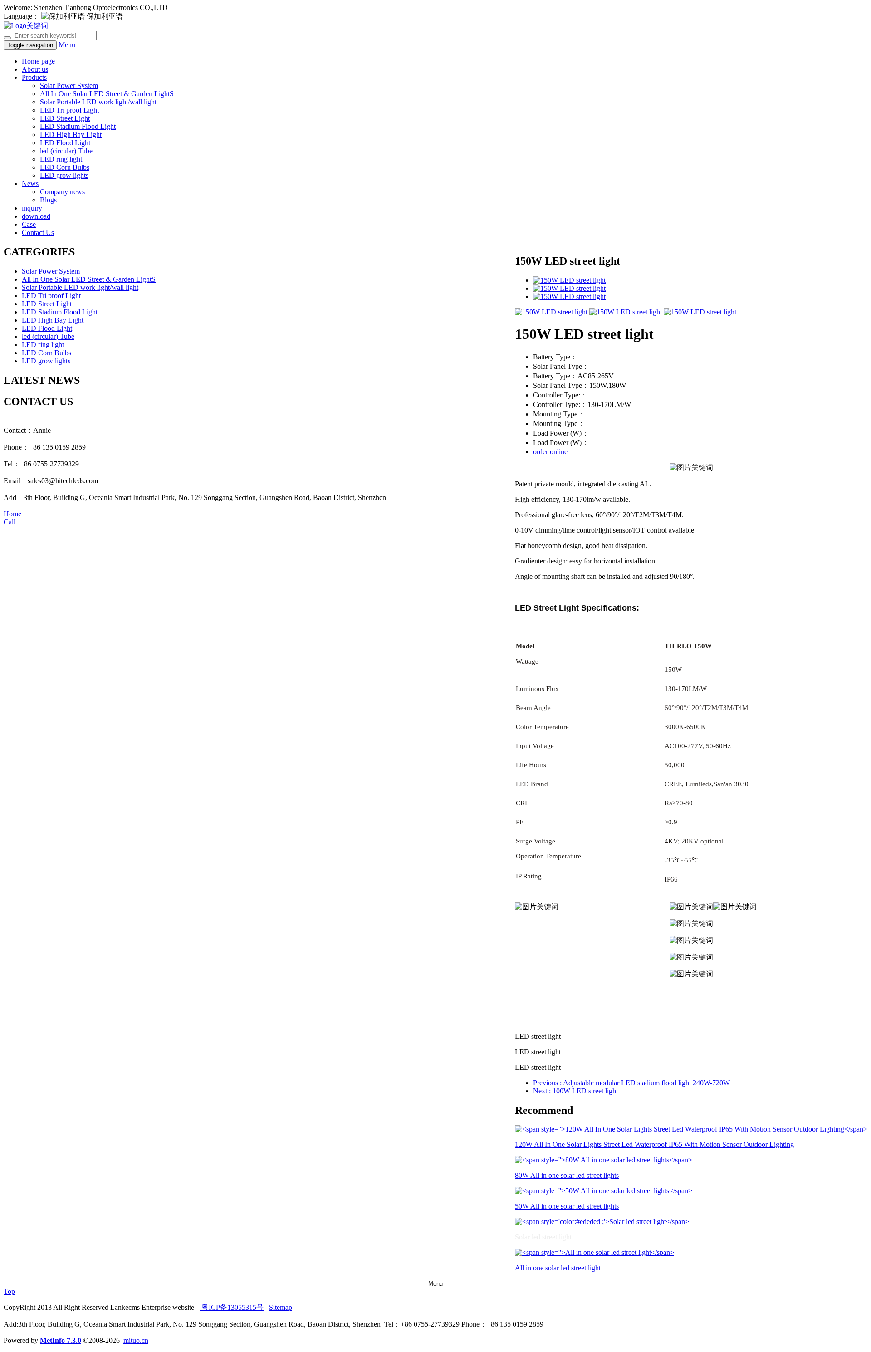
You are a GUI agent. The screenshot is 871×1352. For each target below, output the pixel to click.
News (30, 183)
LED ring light (61, 159)
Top (9, 1291)
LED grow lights (64, 175)
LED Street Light (65, 118)
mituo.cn (135, 1340)
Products (34, 77)
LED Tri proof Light (69, 110)
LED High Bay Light (71, 134)
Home (12, 514)
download (36, 216)
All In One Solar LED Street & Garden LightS (107, 94)
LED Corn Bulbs (64, 167)
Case (29, 224)
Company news (62, 192)
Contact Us (38, 232)
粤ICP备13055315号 (232, 1307)
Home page (38, 61)
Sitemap (280, 1307)
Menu (67, 45)
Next (575, 1091)
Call (9, 522)
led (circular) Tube (66, 151)
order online (550, 452)
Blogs (48, 200)
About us (35, 69)
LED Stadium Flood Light (78, 126)
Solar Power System (69, 85)
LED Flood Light (65, 143)
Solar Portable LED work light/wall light (98, 102)
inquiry (32, 208)
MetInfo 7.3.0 (60, 1340)
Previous (631, 1083)
